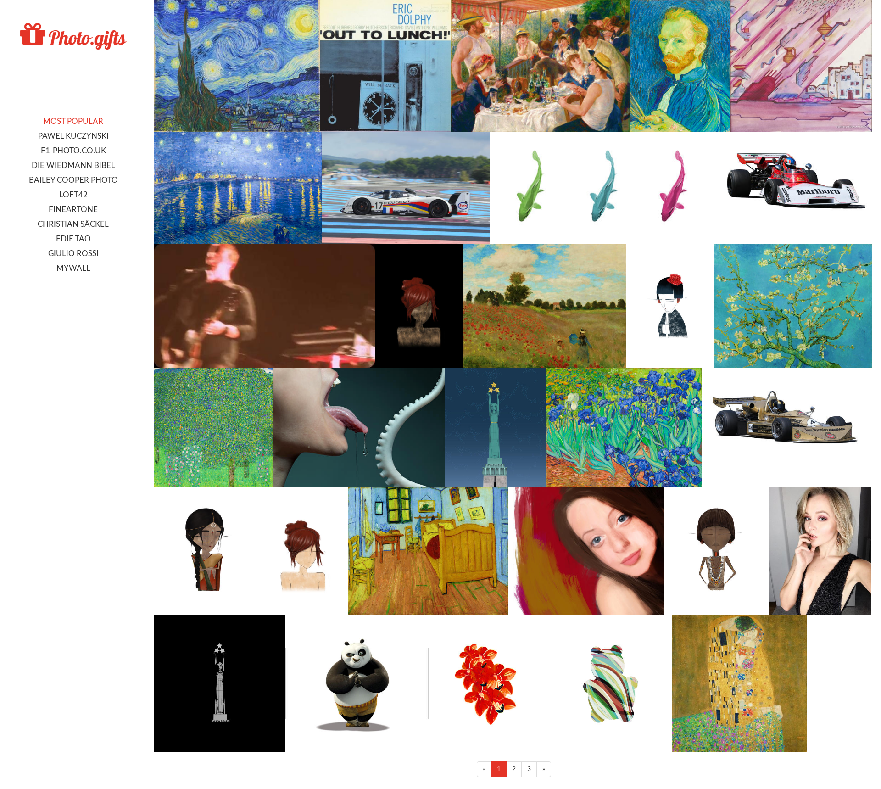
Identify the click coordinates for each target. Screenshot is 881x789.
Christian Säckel (73, 224)
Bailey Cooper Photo (73, 180)
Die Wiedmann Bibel (73, 165)
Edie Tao (73, 239)
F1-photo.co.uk (73, 151)
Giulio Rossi (73, 253)
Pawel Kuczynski (73, 136)
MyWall (73, 268)
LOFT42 (73, 195)
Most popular (73, 121)
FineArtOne (73, 209)
